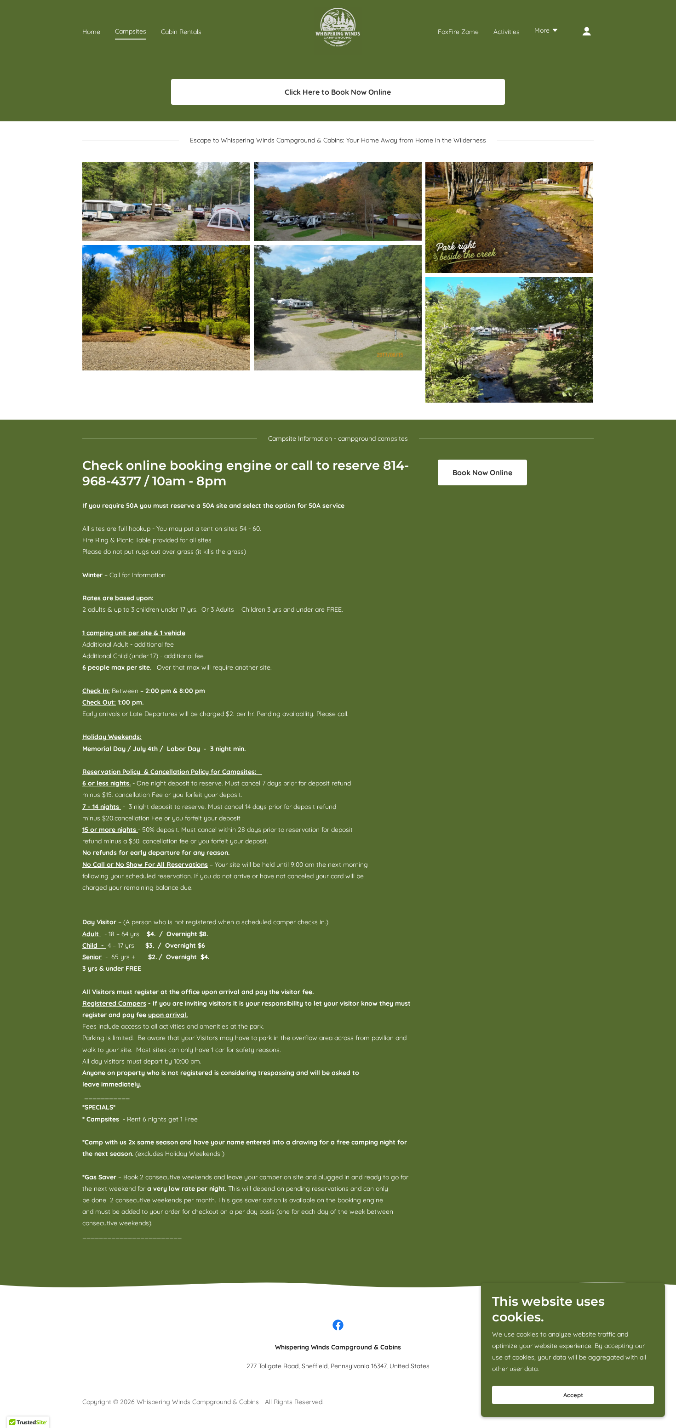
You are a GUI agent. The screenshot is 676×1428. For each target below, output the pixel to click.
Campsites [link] (130, 31)
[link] (338, 31)
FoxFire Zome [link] (458, 32)
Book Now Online (482, 472)
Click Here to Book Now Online (338, 92)
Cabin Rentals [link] (181, 32)
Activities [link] (506, 32)
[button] (546, 31)
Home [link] (91, 32)
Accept (573, 1395)
